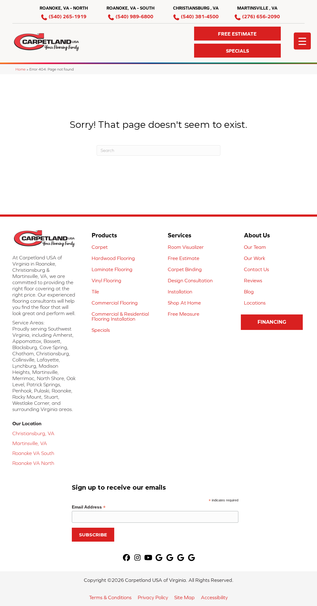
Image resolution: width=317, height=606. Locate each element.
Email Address (89, 507)
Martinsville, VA (29, 443)
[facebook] (126, 558)
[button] (237, 34)
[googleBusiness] (159, 558)
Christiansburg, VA (33, 433)
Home (20, 69)
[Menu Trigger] (302, 41)
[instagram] (137, 558)
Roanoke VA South (33, 453)
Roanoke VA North (33, 463)
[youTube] (148, 558)
